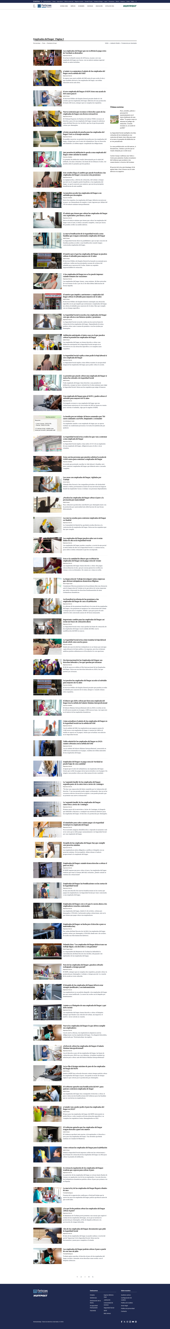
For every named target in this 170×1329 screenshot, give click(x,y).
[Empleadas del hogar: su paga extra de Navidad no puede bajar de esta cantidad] (47, 769)
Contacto (124, 1311)
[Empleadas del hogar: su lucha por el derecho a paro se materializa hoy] (47, 931)
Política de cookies (127, 1303)
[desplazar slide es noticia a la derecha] (136, 1)
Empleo (92, 1295)
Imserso (122, 1)
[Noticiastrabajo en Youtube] (133, 1322)
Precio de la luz (47, 1)
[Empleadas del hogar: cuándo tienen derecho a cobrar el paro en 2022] (47, 870)
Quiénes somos (126, 1295)
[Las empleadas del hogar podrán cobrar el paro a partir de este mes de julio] (47, 1256)
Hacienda (93, 1311)
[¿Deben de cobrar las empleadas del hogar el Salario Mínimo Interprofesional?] (47, 1053)
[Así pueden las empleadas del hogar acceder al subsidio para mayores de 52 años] (47, 687)
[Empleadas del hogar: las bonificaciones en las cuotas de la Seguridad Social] (47, 890)
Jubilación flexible (115, 43)
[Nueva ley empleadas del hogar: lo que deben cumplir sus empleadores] (47, 1033)
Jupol (105, 1)
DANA (106, 43)
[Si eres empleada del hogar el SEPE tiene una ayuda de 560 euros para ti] (47, 98)
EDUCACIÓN (99, 6)
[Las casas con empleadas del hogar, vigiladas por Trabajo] (47, 484)
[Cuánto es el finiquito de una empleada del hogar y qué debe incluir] (47, 1012)
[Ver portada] (44, 6)
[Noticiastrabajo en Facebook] (121, 1322)
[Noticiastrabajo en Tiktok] (130, 1322)
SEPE (105, 1311)
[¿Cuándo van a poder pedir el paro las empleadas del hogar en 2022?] (47, 1114)
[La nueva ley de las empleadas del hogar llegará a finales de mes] (47, 1195)
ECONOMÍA (81, 6)
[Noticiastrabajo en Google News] (136, 1322)
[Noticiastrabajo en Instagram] (127, 1322)
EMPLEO (73, 6)
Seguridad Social (109, 1308)
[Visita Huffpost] (130, 6)
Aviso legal (124, 1306)
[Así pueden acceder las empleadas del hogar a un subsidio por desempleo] (47, 200)
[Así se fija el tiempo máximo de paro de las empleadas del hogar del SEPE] (47, 1073)
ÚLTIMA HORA (64, 6)
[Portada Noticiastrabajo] (40, 1291)
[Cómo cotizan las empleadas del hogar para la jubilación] (47, 1154)
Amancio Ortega (98, 1)
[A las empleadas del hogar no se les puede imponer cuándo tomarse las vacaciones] (47, 281)
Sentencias (93, 1298)
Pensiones (111, 1)
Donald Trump (88, 1)
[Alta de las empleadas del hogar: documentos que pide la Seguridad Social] (47, 1236)
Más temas (107, 1313)
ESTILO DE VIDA (109, 6)
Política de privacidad (127, 1308)
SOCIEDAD (90, 6)
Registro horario (79, 1)
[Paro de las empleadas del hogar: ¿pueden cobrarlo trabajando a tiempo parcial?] (47, 972)
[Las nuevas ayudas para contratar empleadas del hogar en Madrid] (47, 525)
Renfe (117, 1)
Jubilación (107, 1300)
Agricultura (60, 1)
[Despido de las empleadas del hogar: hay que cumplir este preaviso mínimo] (47, 850)
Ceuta (53, 1)
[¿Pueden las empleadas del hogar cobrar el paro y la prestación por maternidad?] (47, 505)
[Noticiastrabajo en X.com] (124, 1322)
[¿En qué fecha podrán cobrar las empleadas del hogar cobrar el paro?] (47, 1215)
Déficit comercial (68, 1)
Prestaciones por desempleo (129, 43)
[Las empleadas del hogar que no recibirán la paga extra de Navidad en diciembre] (47, 58)
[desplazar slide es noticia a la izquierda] (41, 1)
